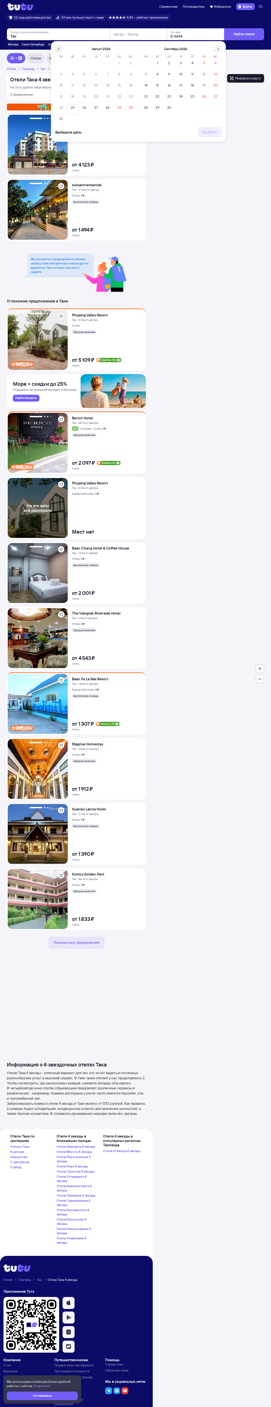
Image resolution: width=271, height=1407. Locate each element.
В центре (17, 1152)
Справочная (168, 6)
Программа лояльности (72, 1371)
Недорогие (18, 1157)
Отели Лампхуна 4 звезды (76, 1195)
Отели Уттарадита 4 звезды (72, 1179)
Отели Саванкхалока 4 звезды (73, 1203)
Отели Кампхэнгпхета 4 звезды (74, 1188)
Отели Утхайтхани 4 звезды (71, 1240)
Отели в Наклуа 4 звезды (121, 1151)
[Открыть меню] (261, 6)
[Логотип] (20, 7)
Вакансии (10, 1371)
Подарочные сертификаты (74, 1365)
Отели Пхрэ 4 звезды (72, 1166)
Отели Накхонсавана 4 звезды (74, 1231)
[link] (26, 398)
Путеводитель (194, 6)
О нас (7, 1365)
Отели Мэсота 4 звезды (74, 1152)
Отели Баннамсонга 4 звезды (73, 1212)
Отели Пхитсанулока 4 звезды (74, 1159)
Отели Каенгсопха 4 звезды (71, 1221)
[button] (69, 1303)
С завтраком (19, 1162)
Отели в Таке (20, 1147)
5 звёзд (15, 1167)
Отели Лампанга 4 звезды (76, 1147)
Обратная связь (117, 1370)
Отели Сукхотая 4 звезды (75, 1171)
